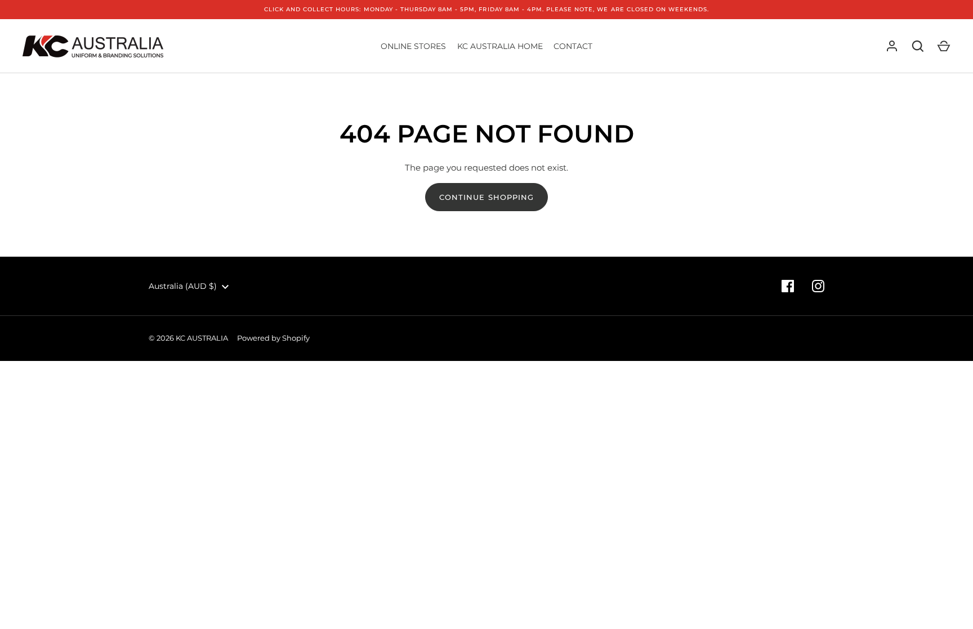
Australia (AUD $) (183, 286)
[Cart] (943, 46)
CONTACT (573, 46)
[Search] (917, 46)
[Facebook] (787, 286)
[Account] (892, 46)
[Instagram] (818, 286)
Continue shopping (486, 197)
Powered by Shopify (273, 337)
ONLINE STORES (413, 46)
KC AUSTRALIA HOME (500, 46)
